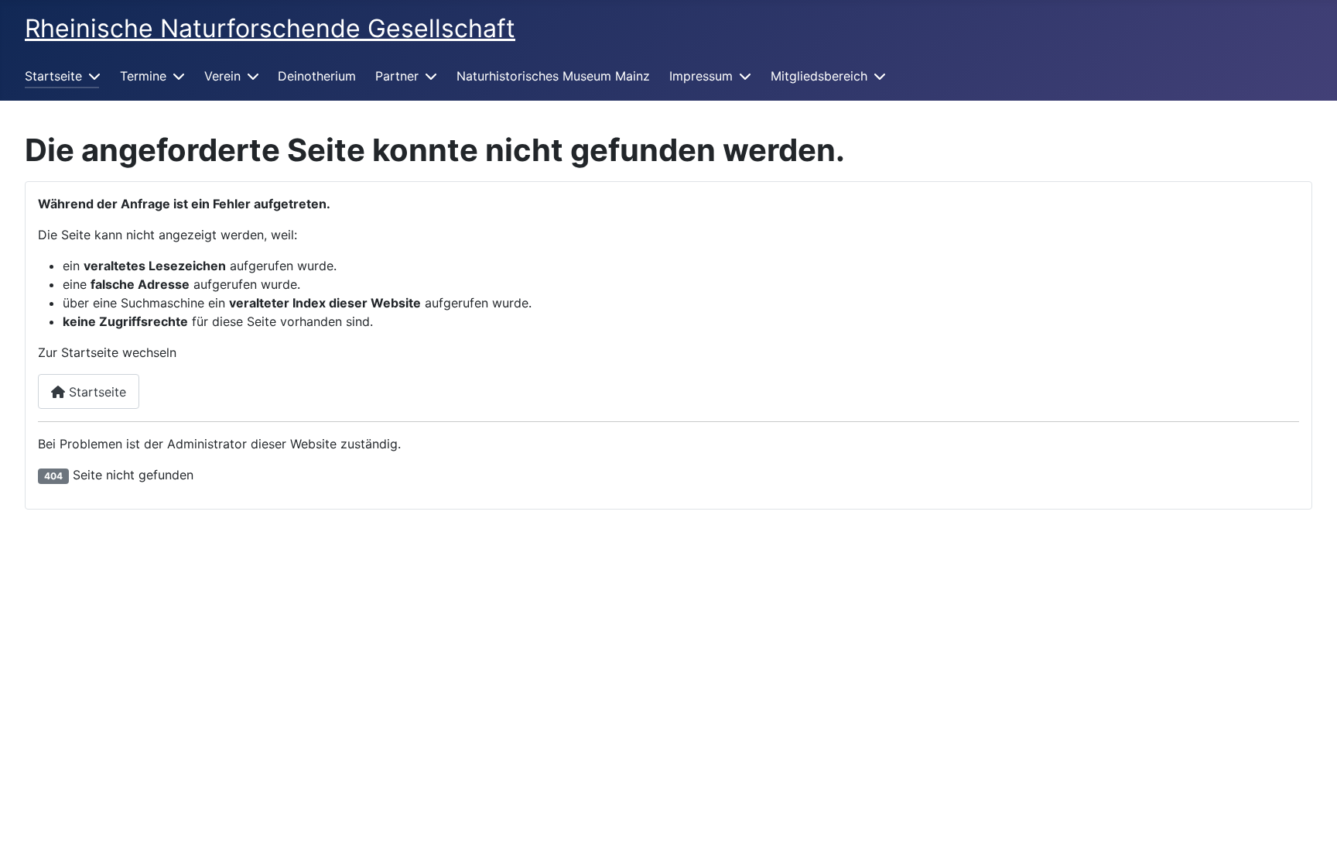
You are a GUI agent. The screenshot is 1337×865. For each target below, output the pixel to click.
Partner (397, 76)
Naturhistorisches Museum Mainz (553, 76)
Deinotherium (317, 76)
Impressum (701, 76)
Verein (222, 76)
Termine (143, 76)
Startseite (53, 76)
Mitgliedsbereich (819, 76)
